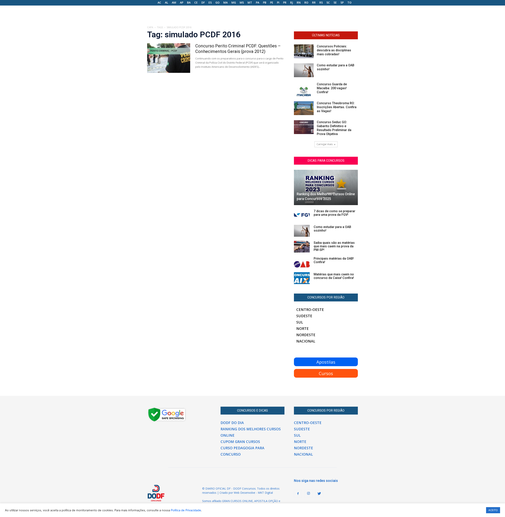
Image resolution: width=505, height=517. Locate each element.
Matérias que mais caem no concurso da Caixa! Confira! (334, 276)
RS (321, 2)
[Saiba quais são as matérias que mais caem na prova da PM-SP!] (302, 246)
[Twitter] (319, 494)
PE (271, 2)
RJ (291, 2)
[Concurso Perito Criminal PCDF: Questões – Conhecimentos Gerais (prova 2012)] (168, 58)
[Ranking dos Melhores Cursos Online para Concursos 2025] (326, 187)
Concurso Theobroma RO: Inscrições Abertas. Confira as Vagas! (336, 107)
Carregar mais (325, 144)
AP (181, 2)
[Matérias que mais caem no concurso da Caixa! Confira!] (302, 278)
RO (306, 2)
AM (174, 2)
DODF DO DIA (232, 422)
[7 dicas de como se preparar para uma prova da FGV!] (302, 215)
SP (342, 2)
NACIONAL (305, 341)
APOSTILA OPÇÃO (266, 501)
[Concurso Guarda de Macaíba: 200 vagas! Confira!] (304, 89)
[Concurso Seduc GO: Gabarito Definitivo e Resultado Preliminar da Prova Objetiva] (304, 127)
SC (328, 2)
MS (242, 2)
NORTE (302, 328)
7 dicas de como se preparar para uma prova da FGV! (334, 213)
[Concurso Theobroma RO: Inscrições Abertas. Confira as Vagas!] (304, 108)
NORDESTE (305, 334)
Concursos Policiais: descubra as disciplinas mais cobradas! (334, 50)
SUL (299, 322)
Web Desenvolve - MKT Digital (253, 492)
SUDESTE (304, 315)
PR (284, 2)
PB (264, 2)
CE (196, 2)
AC (159, 2)
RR (314, 2)
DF (203, 2)
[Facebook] (298, 494)
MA (225, 2)
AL (166, 2)
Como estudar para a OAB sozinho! (332, 228)
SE (335, 2)
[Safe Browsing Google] (167, 421)
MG (233, 2)
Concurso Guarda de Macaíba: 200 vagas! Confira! (332, 88)
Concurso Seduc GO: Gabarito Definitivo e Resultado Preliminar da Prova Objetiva (334, 128)
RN (299, 2)
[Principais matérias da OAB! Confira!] (302, 262)
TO (349, 2)
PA (257, 2)
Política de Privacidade (186, 510)
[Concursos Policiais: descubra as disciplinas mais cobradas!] (304, 51)
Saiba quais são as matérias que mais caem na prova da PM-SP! (334, 246)
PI (278, 2)
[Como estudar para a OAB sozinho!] (304, 70)
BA (189, 2)
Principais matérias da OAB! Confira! (334, 260)
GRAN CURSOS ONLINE (237, 501)
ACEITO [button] (493, 510)
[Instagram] (308, 493)
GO (217, 2)
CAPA (150, 27)
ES (210, 2)
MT (250, 2)
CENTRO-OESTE (310, 309)
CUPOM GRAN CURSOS (240, 441)
